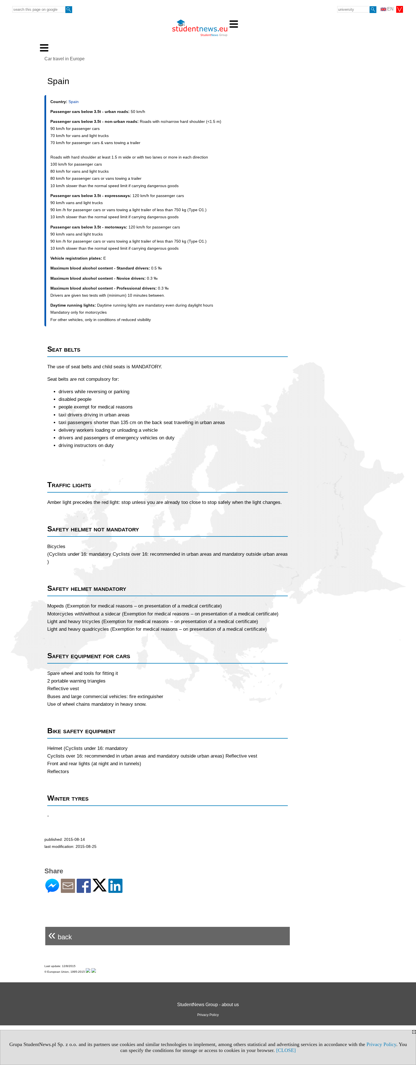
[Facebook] (84, 890)
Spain (73, 101)
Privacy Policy (381, 1044)
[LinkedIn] (115, 890)
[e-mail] (68, 890)
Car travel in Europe (64, 58)
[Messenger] (52, 890)
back (60, 934)
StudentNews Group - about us (208, 1004)
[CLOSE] (286, 1050)
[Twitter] (100, 889)
